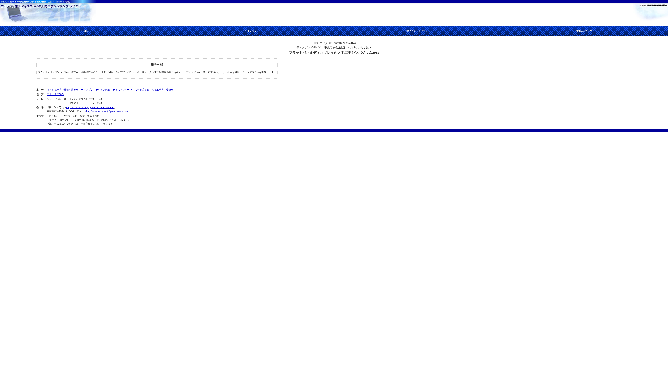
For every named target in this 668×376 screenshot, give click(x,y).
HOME (83, 30)
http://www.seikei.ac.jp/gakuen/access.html (107, 111)
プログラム (250, 30)
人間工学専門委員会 (162, 89)
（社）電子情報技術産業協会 (62, 89)
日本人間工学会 (55, 94)
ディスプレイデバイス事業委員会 (131, 89)
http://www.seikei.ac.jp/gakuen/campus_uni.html (90, 107)
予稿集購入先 (584, 30)
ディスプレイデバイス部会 (95, 89)
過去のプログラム (417, 30)
